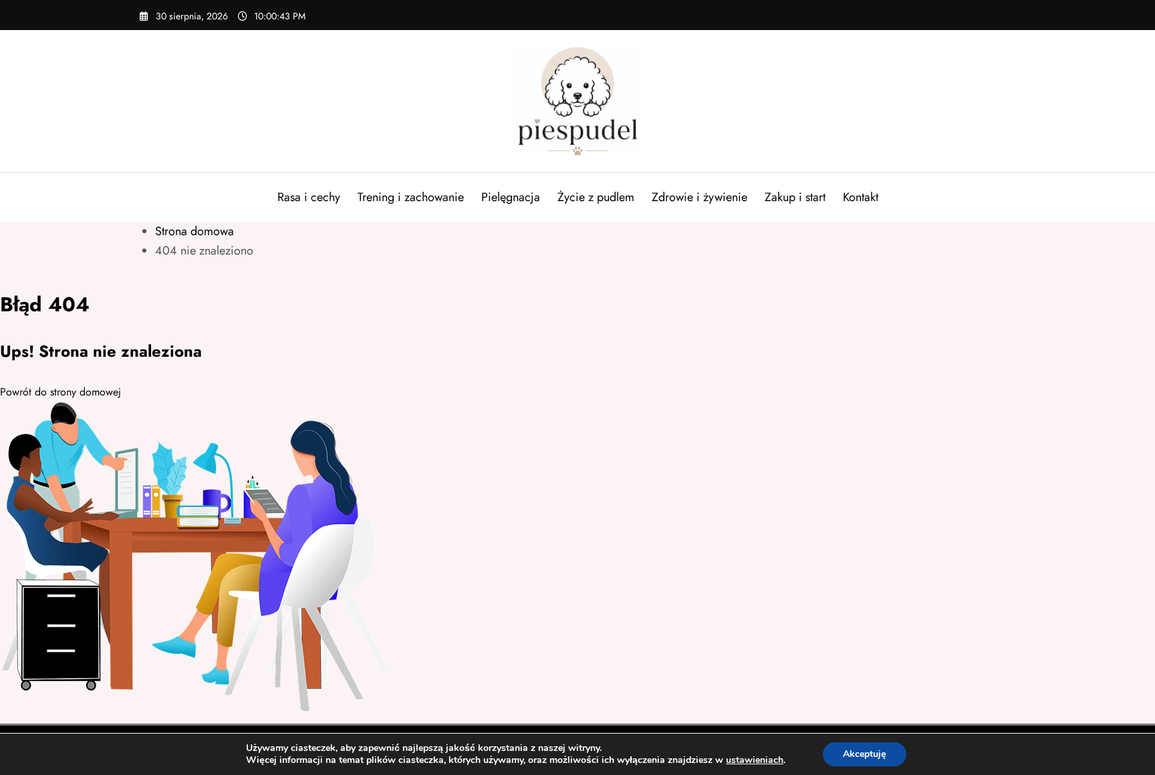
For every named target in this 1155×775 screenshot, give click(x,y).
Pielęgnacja (510, 197)
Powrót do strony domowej (60, 392)
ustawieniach (754, 760)
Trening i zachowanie (411, 197)
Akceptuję (864, 754)
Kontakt (860, 197)
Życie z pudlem (595, 197)
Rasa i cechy (308, 197)
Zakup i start (795, 197)
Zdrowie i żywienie (699, 197)
